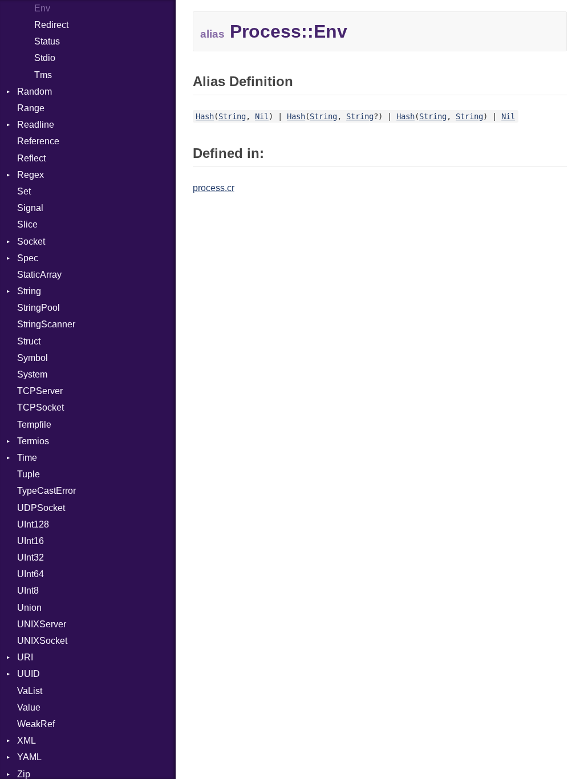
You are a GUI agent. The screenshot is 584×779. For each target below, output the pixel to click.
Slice (27, 224)
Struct (28, 341)
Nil (262, 116)
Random (34, 91)
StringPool (38, 308)
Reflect (31, 158)
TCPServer (40, 391)
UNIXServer (41, 624)
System (32, 374)
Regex (30, 175)
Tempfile (34, 424)
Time (27, 457)
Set (24, 191)
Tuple (28, 474)
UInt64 (30, 574)
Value (28, 707)
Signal (30, 208)
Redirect (51, 25)
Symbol (32, 358)
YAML (29, 757)
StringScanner (46, 324)
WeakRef (36, 724)
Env (42, 8)
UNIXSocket (42, 641)
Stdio (44, 58)
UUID (28, 674)
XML (26, 740)
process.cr (213, 188)
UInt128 (33, 524)
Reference (38, 141)
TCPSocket (40, 407)
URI (25, 657)
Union (29, 607)
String (29, 291)
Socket (31, 241)
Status (47, 41)
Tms (43, 75)
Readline (35, 124)
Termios (33, 441)
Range (30, 108)
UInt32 (30, 557)
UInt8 (28, 590)
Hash (205, 116)
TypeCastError (46, 491)
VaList (29, 691)
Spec (27, 258)
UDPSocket (41, 508)
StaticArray (39, 274)
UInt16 (30, 541)
